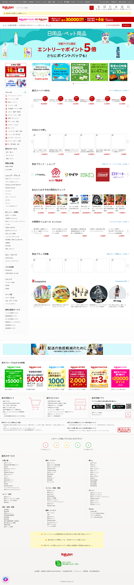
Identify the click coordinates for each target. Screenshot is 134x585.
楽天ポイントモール (96, 495)
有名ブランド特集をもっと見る (117, 254)
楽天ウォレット (8, 513)
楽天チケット (51, 518)
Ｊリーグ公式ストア (11, 206)
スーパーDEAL (22, 2)
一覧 (24, 92)
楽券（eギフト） (10, 249)
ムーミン (7, 203)
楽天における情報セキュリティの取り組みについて (81, 422)
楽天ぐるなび (94, 476)
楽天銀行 (6, 509)
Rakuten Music (51, 520)
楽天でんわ (50, 494)
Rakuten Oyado (51, 470)
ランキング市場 (9, 282)
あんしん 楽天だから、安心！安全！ (124, 430)
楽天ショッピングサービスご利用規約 (13, 412)
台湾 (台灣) (93, 511)
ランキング (13, 2)
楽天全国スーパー (9, 480)
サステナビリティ (97, 415)
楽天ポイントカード (96, 493)
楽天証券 (6, 511)
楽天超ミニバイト (95, 504)
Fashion (31, 2)
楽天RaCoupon (8, 486)
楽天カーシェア (51, 472)
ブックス (59, 2)
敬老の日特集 (9, 166)
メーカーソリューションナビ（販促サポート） (61, 412)
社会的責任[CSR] (67, 571)
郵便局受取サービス (11, 316)
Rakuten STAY (51, 468)
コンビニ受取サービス (11, 313)
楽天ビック (7, 470)
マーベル (7, 194)
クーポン (7, 224)
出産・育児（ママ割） (11, 300)
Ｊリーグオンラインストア (11, 487)
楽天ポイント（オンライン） (56, 414)
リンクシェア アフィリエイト (55, 502)
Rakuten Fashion (10, 188)
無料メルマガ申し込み (9, 407)
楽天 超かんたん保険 (10, 523)
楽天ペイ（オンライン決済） (12, 498)
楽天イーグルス (51, 524)
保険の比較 (7, 524)
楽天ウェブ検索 (51, 498)
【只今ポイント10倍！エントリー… (50, 208)
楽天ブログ (50, 503)
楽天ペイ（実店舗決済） (54, 416)
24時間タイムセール (11, 218)
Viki (48, 514)
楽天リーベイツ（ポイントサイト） (15, 221)
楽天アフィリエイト (53, 500)
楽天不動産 (93, 484)
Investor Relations (55, 571)
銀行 (54, 2)
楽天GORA (50, 474)
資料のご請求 (62, 403)
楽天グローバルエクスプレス (12, 489)
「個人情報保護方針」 (29, 430)
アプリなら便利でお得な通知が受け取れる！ (104, 401)
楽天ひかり (50, 492)
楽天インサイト (94, 502)
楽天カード (7, 496)
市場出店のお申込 (53, 403)
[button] (104, 8)
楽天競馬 (49, 480)
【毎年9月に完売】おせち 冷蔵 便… (38, 208)
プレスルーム (77, 571)
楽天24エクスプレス (11, 230)
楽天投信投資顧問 (9, 515)
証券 (49, 2)
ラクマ (73, 2)
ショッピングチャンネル (12, 236)
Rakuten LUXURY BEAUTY (13, 185)
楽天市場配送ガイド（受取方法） (12, 409)
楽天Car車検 (93, 480)
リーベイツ (80, 2)
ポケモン (7, 200)
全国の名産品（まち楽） (12, 273)
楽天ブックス (8, 463)
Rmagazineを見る (121, 281)
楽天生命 (6, 519)
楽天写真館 (93, 482)
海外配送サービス (10, 328)
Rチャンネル (50, 513)
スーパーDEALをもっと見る (118, 90)
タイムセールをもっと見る (118, 222)
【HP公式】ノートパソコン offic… (85, 208)
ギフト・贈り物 (9, 297)
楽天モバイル (51, 490)
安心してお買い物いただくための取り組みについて (81, 428)
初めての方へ (6, 401)
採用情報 (85, 571)
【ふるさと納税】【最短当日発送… (120, 208)
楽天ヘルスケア (94, 468)
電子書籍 (67, 2)
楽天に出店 (122, 2)
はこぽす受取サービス (11, 319)
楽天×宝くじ (50, 478)
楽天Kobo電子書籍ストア (11, 465)
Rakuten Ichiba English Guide (11, 403)
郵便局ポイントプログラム (13, 322)
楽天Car (92, 478)
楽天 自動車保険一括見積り (11, 521)
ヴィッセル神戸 (51, 526)
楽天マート (7, 478)
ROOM (7, 285)
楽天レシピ (93, 474)
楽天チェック (94, 500)
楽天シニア (93, 470)
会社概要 (36, 571)
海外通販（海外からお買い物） (14, 239)
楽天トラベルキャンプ (53, 467)
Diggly (7, 288)
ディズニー (8, 191)
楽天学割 (7, 246)
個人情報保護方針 (95, 571)
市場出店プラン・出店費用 (55, 405)
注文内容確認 (8, 416)
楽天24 (87, 2)
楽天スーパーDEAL (10, 215)
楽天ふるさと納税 (10, 233)
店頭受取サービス (10, 325)
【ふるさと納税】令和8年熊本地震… (109, 208)
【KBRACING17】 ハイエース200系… (97, 208)
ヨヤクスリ (93, 467)
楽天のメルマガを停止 (18, 416)
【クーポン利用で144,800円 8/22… (73, 208)
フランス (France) (95, 515)
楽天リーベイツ (8, 482)
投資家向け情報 (45, 571)
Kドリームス (50, 482)
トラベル (38, 2)
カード (44, 2)
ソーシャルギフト (10, 304)
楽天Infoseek (51, 496)
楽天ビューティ (94, 472)
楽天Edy (6, 502)
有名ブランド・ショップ (12, 178)
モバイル (5, 2)
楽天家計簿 (93, 486)
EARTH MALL (9, 258)
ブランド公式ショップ (11, 182)
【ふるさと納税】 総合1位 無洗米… (62, 208)
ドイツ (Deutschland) (96, 517)
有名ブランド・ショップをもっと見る (114, 164)
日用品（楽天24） (10, 227)
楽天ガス (92, 465)
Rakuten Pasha (94, 498)
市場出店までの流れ (53, 407)
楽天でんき (93, 463)
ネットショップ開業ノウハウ (56, 409)
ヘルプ (129, 2)
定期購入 (7, 243)
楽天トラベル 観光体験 (53, 465)
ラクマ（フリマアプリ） (12, 261)
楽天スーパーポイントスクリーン (99, 496)
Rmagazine (8, 270)
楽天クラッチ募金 (97, 412)
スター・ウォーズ (10, 197)
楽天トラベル (51, 463)
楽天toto (49, 476)
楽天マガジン (51, 516)
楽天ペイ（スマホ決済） (11, 500)
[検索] (92, 8)
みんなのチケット (52, 522)
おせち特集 (8, 169)
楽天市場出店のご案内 (54, 401)
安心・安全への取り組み (10, 405)
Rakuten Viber (51, 505)
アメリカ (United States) (97, 513)
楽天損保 (6, 517)
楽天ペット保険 (8, 526)
